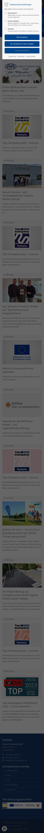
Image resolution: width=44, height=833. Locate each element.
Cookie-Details (30, 56)
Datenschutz (13, 56)
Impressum (21, 56)
